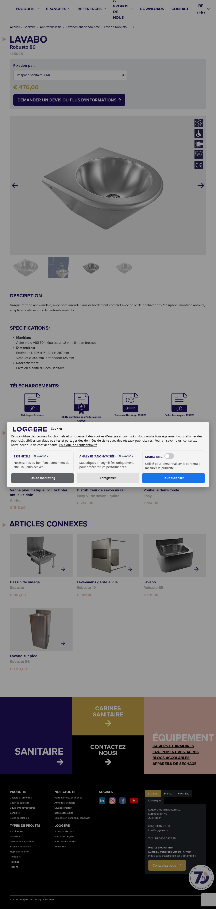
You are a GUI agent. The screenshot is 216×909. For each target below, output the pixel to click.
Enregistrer (108, 478)
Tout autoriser (173, 478)
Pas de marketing (42, 478)
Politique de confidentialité (78, 445)
